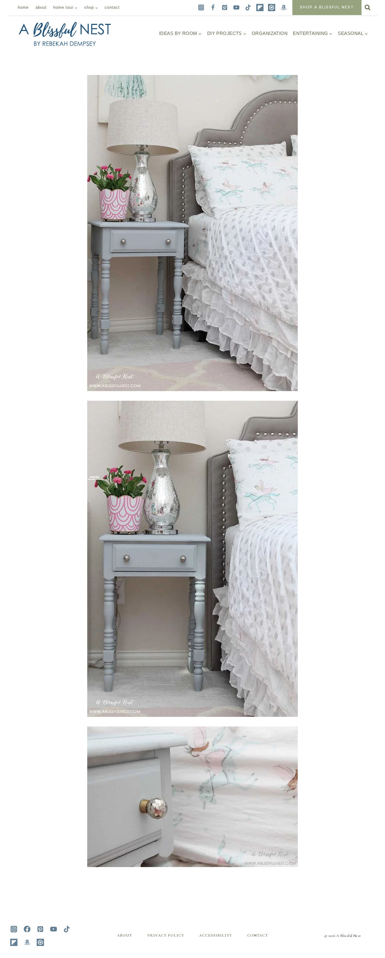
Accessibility (215, 935)
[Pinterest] (224, 7)
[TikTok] (248, 7)
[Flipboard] (260, 7)
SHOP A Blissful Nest (327, 7)
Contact (112, 7)
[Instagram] (201, 7)
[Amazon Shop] (283, 7)
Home (23, 7)
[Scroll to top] (368, 893)
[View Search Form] (368, 8)
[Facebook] (213, 7)
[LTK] (272, 7)
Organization (270, 33)
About (41, 7)
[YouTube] (236, 7)
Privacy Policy (165, 935)
